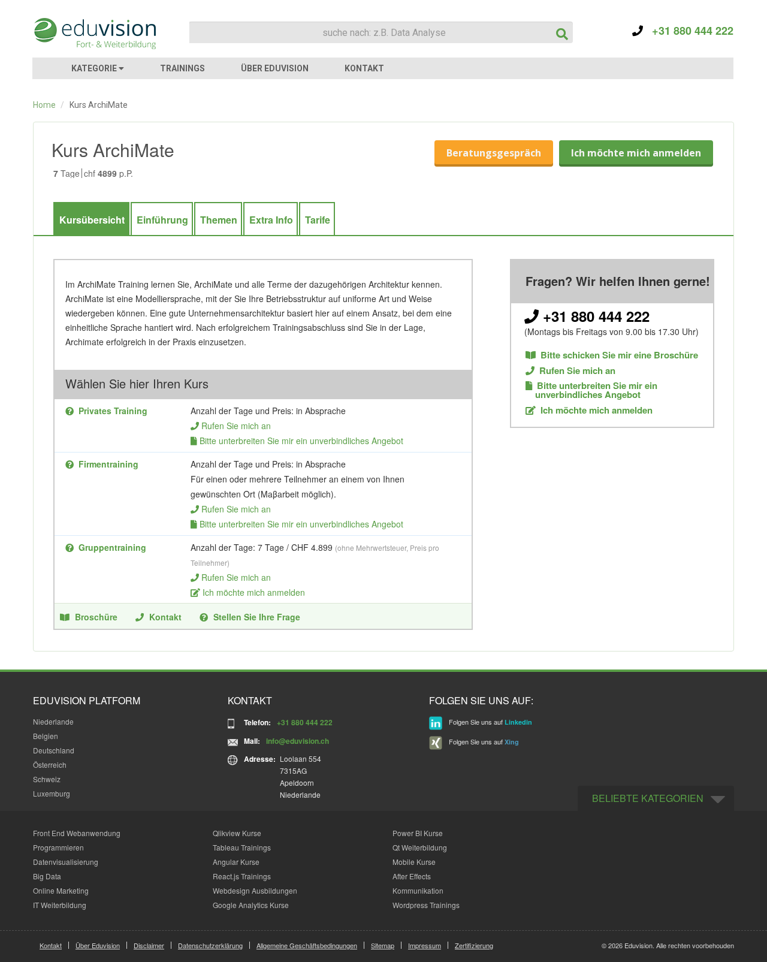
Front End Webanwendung (76, 833)
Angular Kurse (236, 862)
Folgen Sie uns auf (489, 722)
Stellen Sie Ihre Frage (256, 617)
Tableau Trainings (242, 847)
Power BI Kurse (417, 833)
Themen (218, 220)
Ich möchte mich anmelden (636, 152)
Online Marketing (61, 890)
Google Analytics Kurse (251, 905)
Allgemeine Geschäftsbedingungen (306, 945)
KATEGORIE (95, 68)
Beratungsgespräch (493, 152)
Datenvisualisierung (65, 862)
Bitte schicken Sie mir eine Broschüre (619, 355)
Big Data (47, 876)
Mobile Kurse (414, 862)
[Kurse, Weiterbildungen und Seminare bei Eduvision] (94, 33)
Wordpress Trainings (426, 905)
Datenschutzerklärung (210, 945)
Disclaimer (149, 945)
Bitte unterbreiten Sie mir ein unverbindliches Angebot (301, 441)
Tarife (317, 220)
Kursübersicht (92, 220)
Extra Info (271, 220)
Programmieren (58, 847)
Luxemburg (51, 793)
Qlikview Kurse (237, 833)
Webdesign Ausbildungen (255, 890)
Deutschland (53, 750)
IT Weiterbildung (59, 905)
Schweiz (47, 779)
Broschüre (96, 617)
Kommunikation (417, 890)
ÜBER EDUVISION (275, 68)
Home (44, 105)
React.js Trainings (242, 876)
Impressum (424, 945)
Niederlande (53, 721)
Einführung (162, 220)
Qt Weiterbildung (419, 847)
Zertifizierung (474, 945)
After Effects (411, 876)
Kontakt (165, 617)
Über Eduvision (98, 945)
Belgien (45, 736)
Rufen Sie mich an (236, 426)
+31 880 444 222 (688, 30)
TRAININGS (182, 68)
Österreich (50, 764)
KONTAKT (364, 68)
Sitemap (382, 945)
